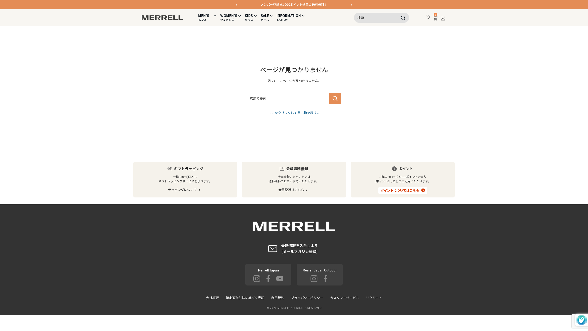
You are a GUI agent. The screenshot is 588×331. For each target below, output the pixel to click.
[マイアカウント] (443, 19)
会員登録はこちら (291, 189)
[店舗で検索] (335, 98)
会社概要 (212, 297)
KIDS (249, 17)
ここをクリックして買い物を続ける (294, 112)
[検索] (403, 18)
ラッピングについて (182, 189)
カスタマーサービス (344, 297)
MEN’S (205, 17)
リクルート (374, 297)
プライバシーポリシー (307, 297)
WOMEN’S (228, 17)
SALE (265, 17)
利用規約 (277, 297)
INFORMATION (289, 17)
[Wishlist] (428, 17)
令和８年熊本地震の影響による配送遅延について (294, 7)
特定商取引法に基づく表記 (245, 297)
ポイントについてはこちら (400, 190)
